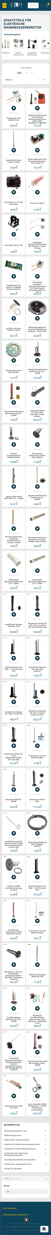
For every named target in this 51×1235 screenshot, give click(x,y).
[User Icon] (42, 5)
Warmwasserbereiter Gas (15, 1131)
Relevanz (25, 79)
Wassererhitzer (12, 1125)
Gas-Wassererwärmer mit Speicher (20, 1160)
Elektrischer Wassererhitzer (17, 1140)
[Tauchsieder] (9, 44)
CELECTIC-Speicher (13, 1169)
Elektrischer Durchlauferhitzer (18, 1164)
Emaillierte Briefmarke (36, 54)
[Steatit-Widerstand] (23, 44)
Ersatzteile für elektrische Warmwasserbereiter (16, 1154)
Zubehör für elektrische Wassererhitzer (22, 1144)
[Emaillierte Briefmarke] (36, 44)
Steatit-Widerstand (23, 54)
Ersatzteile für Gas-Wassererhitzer (20, 1149)
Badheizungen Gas (12, 1135)
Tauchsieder (9, 53)
